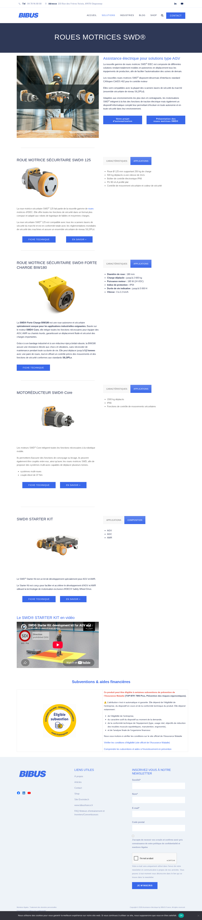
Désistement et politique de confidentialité (31, 911)
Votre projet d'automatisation (122, 120)
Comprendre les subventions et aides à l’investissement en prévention (137, 749)
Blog (142, 15)
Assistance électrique (150, 907)
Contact (78, 788)
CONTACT (176, 15)
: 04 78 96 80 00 (32, 4)
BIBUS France (166, 907)
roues (91, 208)
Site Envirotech (81, 799)
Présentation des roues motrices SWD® (165, 120)
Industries (127, 15)
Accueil (92, 15)
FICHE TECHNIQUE (39, 239)
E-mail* (135, 808)
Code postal (138, 822)
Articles (78, 782)
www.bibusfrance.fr (83, 805)
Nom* (135, 794)
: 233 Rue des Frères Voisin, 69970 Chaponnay (75, 4)
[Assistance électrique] (28, 15)
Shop (153, 15)
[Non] (198, 915)
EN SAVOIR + (79, 239)
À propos (78, 776)
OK (181, 915)
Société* (136, 780)
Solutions (108, 15)
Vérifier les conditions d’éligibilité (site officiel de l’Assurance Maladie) (137, 742)
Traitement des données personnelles (43, 907)
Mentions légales (23, 907)
